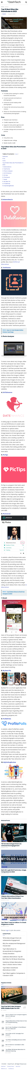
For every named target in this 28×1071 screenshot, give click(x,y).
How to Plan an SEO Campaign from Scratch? (15, 1034)
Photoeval (6, 514)
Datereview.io (7, 200)
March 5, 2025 (5, 847)
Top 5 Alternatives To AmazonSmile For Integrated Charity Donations (12, 951)
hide (16, 154)
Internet (6, 6)
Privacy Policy (10, 1066)
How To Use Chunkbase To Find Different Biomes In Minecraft (16, 1027)
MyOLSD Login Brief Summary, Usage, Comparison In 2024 (13, 871)
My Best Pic (7, 671)
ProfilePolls (7, 719)
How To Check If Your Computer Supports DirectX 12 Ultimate (16, 1015)
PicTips (5, 455)
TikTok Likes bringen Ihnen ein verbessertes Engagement (11, 845)
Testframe (7, 268)
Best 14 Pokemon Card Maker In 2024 (15, 1044)
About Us (18, 1066)
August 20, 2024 (5, 873)
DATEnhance (7, 392)
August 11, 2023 (11, 14)
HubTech (3, 1066)
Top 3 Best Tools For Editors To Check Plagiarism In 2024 (13, 923)
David (4, 14)
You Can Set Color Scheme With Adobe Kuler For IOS (11, 1007)
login (7, 930)
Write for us (4, 1068)
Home (2, 6)
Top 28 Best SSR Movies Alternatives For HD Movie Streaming (15, 1050)
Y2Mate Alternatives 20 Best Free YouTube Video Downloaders (12, 897)
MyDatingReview (9, 762)
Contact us (11, 1068)
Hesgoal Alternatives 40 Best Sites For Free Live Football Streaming (16, 1021)
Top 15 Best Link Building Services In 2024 (16, 1040)
